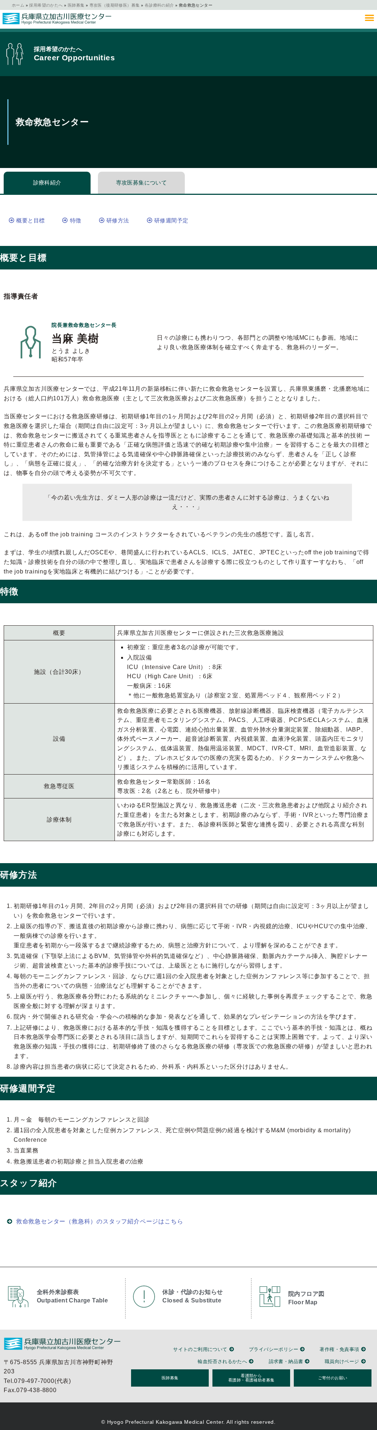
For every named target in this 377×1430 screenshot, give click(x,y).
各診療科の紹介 (159, 5)
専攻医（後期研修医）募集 (114, 5)
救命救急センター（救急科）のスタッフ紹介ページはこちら (99, 1221)
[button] (369, 17)
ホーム (18, 5)
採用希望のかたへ (46, 5)
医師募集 (76, 5)
